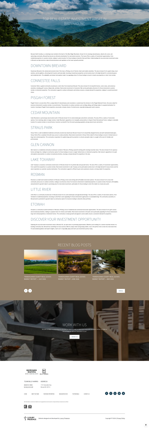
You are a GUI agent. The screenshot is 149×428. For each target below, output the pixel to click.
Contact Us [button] (74, 337)
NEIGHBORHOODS (63, 394)
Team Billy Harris (66, 229)
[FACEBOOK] (106, 393)
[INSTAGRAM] (110, 393)
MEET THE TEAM (35, 394)
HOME (25, 394)
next (30, 290)
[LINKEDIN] (115, 393)
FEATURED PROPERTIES (49, 394)
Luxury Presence (65, 418)
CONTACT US (87, 394)
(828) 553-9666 (28, 385)
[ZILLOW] (123, 393)
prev (26, 290)
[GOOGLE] (119, 393)
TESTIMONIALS (75, 394)
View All (121, 291)
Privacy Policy (121, 418)
